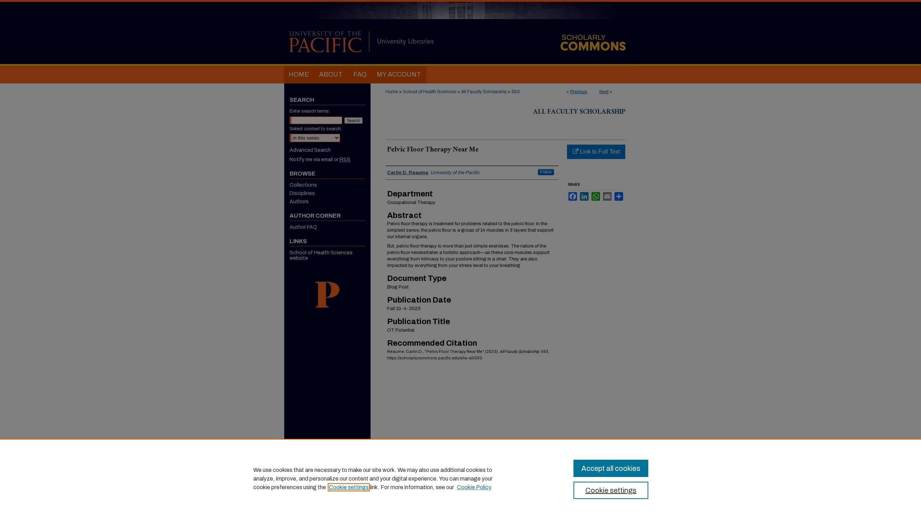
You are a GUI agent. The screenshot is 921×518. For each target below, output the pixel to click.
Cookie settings (349, 487)
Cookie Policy (474, 487)
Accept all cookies (610, 468)
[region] (460, 478)
